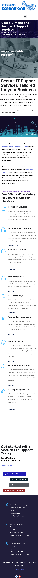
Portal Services (15, 341)
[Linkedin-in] (16, 576)
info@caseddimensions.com (19, 516)
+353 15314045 (16, 513)
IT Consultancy (15, 295)
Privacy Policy (19, 570)
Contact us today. (7, 465)
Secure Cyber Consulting (20, 228)
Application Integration (19, 317)
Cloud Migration (16, 277)
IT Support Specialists (18, 390)
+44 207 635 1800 (16, 552)
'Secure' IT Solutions (18, 250)
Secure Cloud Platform (19, 365)
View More (12, 224)
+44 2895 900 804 (16, 532)
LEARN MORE (6, 65)
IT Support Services (17, 207)
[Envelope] (20, 576)
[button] (25, 16)
